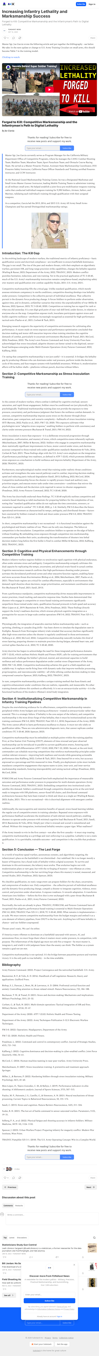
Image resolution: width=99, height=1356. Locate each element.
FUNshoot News (14, 29)
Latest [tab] (11, 1237)
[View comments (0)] (13, 37)
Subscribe (81, 4)
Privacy (48, 1338)
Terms (55, 1338)
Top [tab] (5, 1237)
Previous (12, 1187)
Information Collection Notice (48, 1309)
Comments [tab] (8, 1205)
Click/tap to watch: (11, 57)
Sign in (92, 4)
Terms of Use (62, 1306)
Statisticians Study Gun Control (19, 1245)
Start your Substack (43, 1344)
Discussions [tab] (22, 1237)
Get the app (62, 1344)
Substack (37, 1350)
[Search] (94, 1237)
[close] (74, 1265)
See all (7, 1295)
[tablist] (13, 1205)
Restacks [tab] (19, 1205)
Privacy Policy (69, 1309)
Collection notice (66, 1338)
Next (88, 1187)
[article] (49, 1251)
